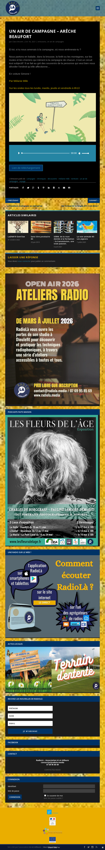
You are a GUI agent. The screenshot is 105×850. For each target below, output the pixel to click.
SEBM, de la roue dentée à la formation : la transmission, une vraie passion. (64, 240)
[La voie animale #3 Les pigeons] (87, 227)
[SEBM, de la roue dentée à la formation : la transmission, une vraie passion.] (64, 227)
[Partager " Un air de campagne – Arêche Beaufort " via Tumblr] (38, 187)
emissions (42, 41)
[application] (52, 153)
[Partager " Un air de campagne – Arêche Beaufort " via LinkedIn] (48, 187)
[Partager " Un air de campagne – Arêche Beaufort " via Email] (64, 187)
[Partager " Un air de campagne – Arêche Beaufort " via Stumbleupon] (58, 187)
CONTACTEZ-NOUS (52, 769)
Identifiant (12, 786)
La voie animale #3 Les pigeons (85, 237)
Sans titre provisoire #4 (40, 237)
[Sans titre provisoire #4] (41, 227)
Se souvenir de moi (55, 795)
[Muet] (79, 153)
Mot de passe (13, 791)
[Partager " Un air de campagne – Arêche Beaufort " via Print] (69, 187)
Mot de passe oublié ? (53, 798)
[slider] (84, 153)
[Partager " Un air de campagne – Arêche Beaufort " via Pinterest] (43, 187)
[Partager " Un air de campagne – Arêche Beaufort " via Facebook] (23, 187)
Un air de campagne (55, 41)
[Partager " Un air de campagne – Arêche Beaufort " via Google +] (33, 187)
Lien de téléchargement (26, 168)
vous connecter (24, 261)
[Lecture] (19, 153)
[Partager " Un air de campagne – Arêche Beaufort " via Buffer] (53, 187)
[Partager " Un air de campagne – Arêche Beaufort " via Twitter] (28, 187)
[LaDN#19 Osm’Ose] (18, 227)
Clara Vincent (17, 41)
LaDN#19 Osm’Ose (16, 236)
